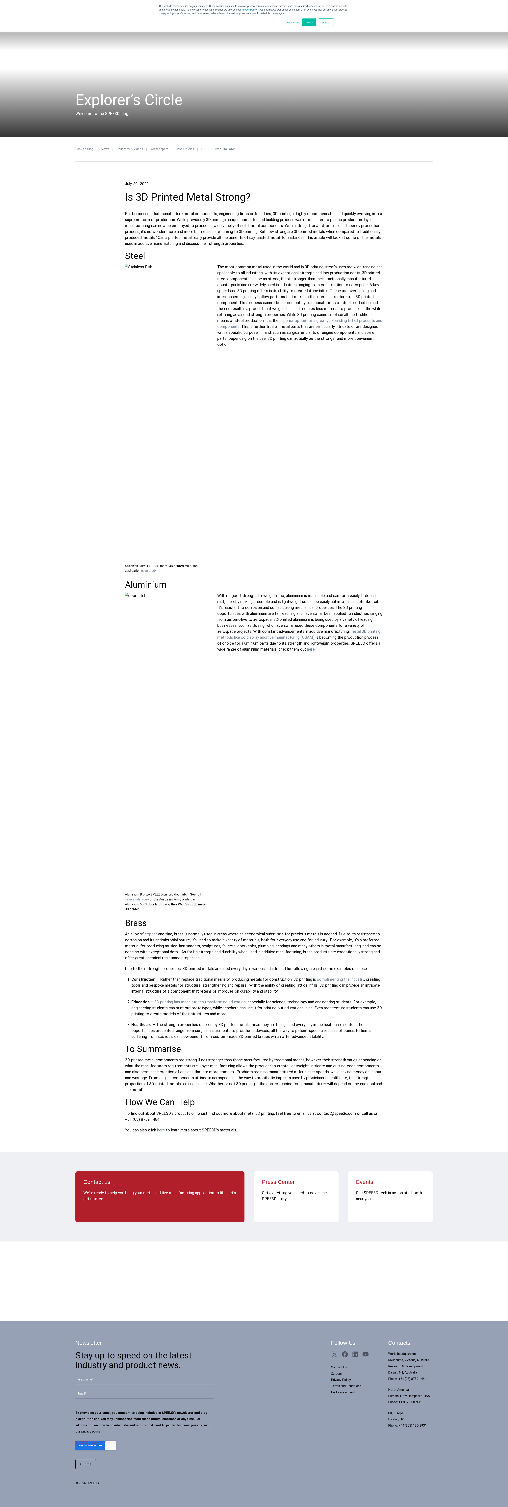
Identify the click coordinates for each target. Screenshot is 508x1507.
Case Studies (185, 149)
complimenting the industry (340, 979)
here (311, 649)
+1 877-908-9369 (410, 1402)
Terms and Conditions (346, 1386)
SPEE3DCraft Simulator (218, 149)
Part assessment (343, 1392)
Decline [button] (326, 22)
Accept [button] (309, 22)
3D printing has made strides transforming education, (200, 1002)
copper (151, 934)
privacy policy (90, 1431)
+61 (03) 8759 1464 (412, 1379)
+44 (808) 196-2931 (412, 1425)
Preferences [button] (293, 22)
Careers (336, 1374)
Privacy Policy (249, 9)
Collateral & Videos (129, 149)
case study (149, 571)
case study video (137, 899)
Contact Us (339, 1367)
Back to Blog (84, 149)
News (105, 149)
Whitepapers (159, 149)
